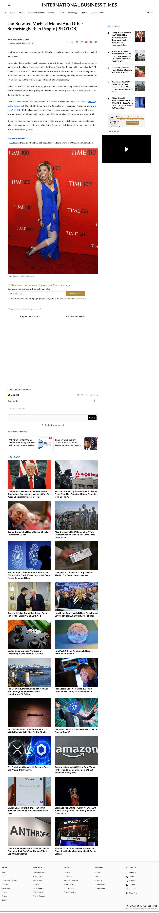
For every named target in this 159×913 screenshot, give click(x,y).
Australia (98, 873)
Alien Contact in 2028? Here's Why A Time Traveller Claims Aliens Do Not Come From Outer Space (75, 535)
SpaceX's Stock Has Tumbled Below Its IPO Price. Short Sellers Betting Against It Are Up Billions (75, 851)
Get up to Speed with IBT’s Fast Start (130, 117)
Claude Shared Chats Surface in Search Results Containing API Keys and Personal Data (28, 810)
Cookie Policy (69, 888)
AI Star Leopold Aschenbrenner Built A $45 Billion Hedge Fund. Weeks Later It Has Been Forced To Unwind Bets (29, 575)
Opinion (84, 12)
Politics (21, 12)
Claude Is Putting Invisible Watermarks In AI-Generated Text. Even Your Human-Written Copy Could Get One (28, 851)
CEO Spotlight (38, 892)
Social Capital (38, 877)
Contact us (68, 877)
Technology (72, 12)
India (97, 877)
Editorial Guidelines (75, 316)
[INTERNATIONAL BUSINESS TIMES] (79, 5)
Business (51, 12)
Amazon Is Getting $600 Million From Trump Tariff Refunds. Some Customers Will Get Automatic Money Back (75, 770)
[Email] (91, 42)
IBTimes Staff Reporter (19, 40)
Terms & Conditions (71, 880)
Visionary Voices (39, 873)
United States (100, 888)
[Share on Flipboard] (81, 42)
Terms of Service (66, 299)
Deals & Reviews (97, 12)
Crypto (61, 12)
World (12, 12)
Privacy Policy (80, 299)
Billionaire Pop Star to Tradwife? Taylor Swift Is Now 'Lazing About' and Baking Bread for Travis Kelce (75, 810)
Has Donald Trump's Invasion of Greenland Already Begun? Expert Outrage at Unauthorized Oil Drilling (28, 691)
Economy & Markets (36, 12)
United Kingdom (100, 884)
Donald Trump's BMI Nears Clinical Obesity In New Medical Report (122, 69)
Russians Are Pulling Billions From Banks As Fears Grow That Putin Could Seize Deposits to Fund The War (76, 494)
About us (67, 873)
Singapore (98, 880)
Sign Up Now (132, 123)
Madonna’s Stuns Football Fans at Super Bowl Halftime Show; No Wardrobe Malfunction (51, 143)
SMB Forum (37, 880)
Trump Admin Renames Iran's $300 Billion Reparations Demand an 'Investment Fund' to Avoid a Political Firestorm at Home (29, 494)
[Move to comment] (96, 42)
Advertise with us (70, 892)
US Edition (149, 13)
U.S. (5, 12)
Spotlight (36, 884)
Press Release (38, 888)
